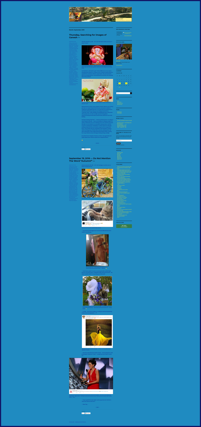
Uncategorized (71, 83)
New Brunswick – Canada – (121, 198)
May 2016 (118, 154)
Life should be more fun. (121, 196)
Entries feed (119, 102)
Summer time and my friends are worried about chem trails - (73, 81)
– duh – (118, 184)
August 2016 (119, 153)
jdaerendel (118, 61)
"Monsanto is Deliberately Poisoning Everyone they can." (73, 54)
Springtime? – (119, 208)
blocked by (124, 226)
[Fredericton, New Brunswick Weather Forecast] (128, 33)
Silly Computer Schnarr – (121, 207)
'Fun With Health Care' (121, 183)
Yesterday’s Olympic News (121, 126)
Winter (118, 217)
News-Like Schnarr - (72, 190)
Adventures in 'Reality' (121, 185)
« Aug (119, 87)
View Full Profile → (119, 65)
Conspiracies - (71, 68)
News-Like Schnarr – (120, 199)
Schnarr (76, 79)
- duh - (71, 66)
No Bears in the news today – (122, 200)
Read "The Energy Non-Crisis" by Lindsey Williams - (74, 78)
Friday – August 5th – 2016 (121, 127)
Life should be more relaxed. (122, 197)
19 (119, 83)
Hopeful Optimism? (72, 187)
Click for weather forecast (127, 35)
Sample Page (119, 111)
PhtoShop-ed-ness (120, 201)
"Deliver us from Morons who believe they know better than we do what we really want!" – (124, 167)
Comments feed (120, 103)
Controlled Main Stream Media (122, 189)
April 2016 (118, 155)
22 (126, 83)
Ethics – (118, 190)
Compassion (74, 67)
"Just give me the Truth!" (121, 173)
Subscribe (118, 143)
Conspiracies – (119, 188)
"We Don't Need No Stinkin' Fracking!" (73, 174)
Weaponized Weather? (73, 200)
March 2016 (119, 156)
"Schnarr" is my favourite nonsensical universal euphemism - (73, 57)
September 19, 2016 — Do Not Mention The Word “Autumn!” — (90, 159)
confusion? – (119, 187)
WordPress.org (119, 104)
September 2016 (120, 152)
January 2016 (119, 159)
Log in (118, 101)
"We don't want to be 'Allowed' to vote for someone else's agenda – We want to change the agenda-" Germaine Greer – (124, 180)
